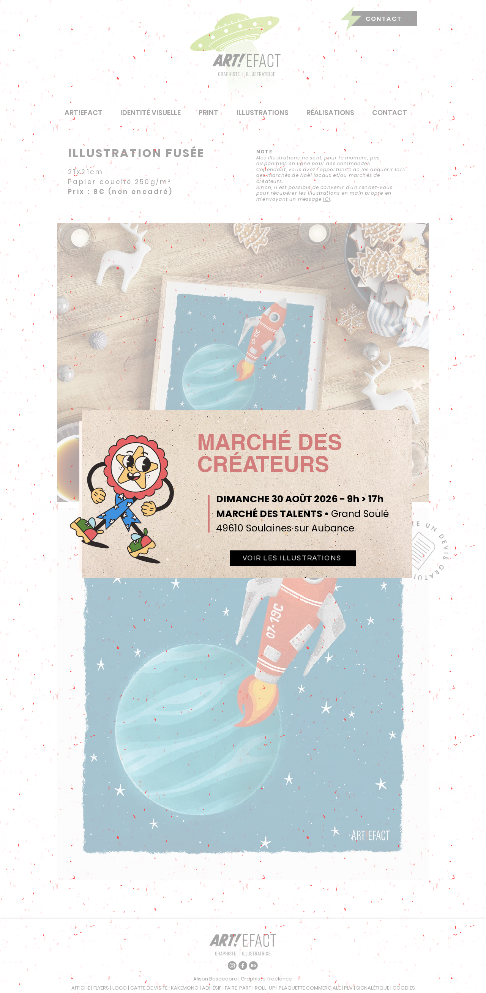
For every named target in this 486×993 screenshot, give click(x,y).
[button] (417, 384)
